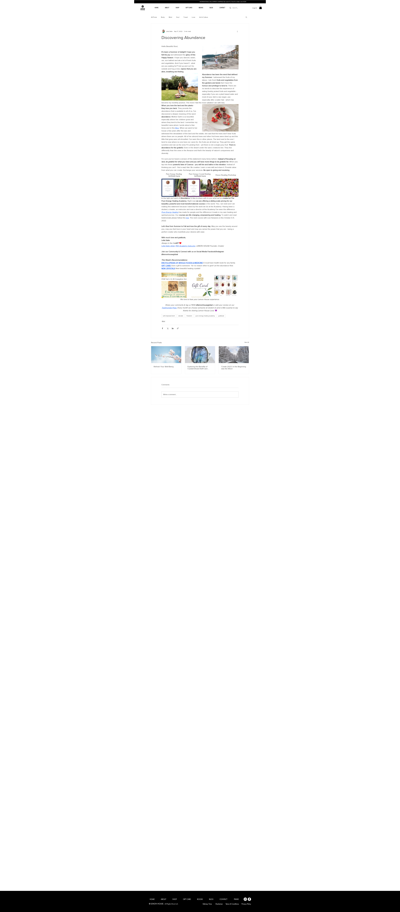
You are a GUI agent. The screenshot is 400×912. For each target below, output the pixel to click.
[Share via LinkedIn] (173, 328)
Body (163, 17)
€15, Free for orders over (240, 1)
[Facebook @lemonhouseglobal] (249, 579)
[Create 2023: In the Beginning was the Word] (234, 354)
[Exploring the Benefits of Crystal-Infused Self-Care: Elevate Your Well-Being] (200, 354)
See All (246, 342)
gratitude (221, 316)
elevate (180, 316)
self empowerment (169, 316)
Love (193, 17)
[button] (260, 7)
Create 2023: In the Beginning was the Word (233, 368)
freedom (189, 316)
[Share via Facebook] (162, 328)
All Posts (154, 17)
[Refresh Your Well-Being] (166, 354)
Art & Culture (203, 17)
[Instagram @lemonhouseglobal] (245, 579)
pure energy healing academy (205, 316)
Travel (185, 17)
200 (249, 1)
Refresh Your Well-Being (164, 367)
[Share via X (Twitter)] (168, 328)
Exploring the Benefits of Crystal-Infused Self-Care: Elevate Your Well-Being (198, 368)
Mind (170, 17)
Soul (177, 17)
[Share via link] (178, 328)
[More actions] (237, 31)
